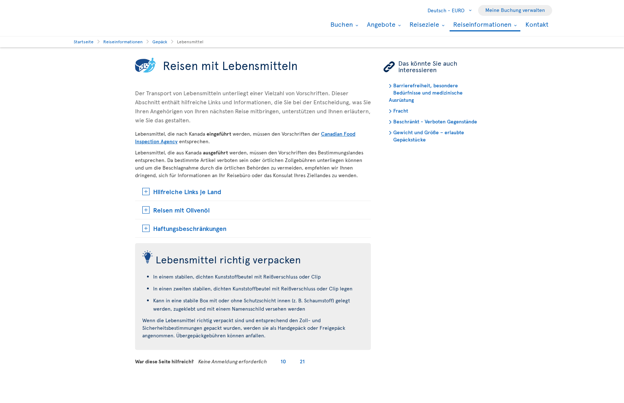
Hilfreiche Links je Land (187, 191)
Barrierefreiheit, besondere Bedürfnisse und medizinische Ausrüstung (426, 92)
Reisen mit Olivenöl (181, 209)
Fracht (400, 110)
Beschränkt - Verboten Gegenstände (435, 121)
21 (302, 361)
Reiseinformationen (481, 24)
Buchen (341, 24)
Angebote (380, 24)
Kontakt (537, 24)
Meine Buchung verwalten (515, 9)
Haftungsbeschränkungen (189, 228)
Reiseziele (423, 24)
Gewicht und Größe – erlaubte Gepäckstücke (428, 136)
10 (283, 361)
